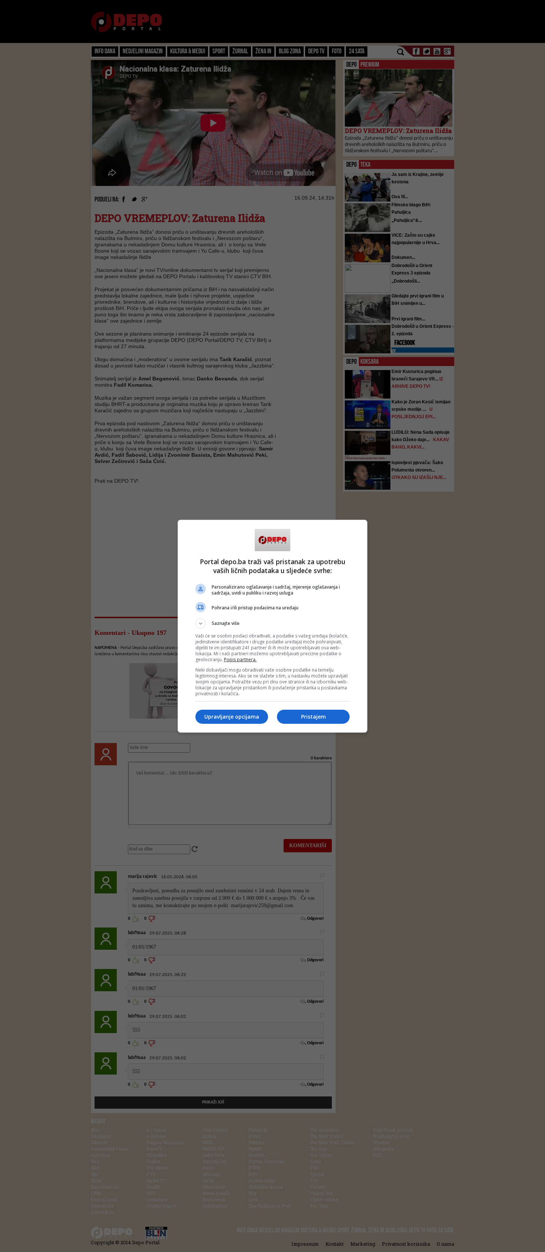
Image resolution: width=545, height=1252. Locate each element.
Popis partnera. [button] (240, 659)
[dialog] (272, 626)
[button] (272, 623)
